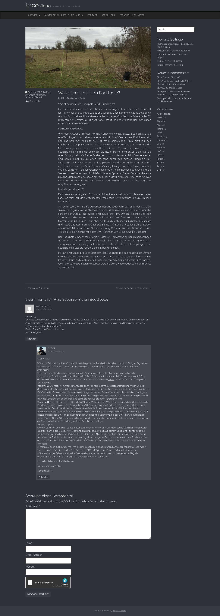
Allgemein (40, 95)
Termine (160, 166)
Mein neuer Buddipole (36, 288)
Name (29, 543)
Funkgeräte (162, 140)
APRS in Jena (108, 15)
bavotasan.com (119, 611)
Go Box (160, 144)
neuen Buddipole (79, 112)
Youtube (160, 170)
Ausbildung (162, 136)
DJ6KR (64, 98)
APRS (159, 132)
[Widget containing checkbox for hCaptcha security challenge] (48, 582)
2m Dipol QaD (173, 77)
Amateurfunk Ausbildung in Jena (63, 15)
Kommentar (32, 506)
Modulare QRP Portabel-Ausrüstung (173, 51)
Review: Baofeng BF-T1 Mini (170, 65)
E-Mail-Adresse (34, 554)
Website (29, 566)
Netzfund (161, 147)
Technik (38, 97)
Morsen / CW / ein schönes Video (133, 288)
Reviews (160, 159)
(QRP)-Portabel (44, 92)
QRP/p (160, 155)
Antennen (29, 97)
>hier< (111, 379)
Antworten (31, 339)
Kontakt (92, 15)
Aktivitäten (30, 95)
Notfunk (160, 151)
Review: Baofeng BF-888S (169, 61)
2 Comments (34, 101)
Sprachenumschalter (132, 15)
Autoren (33, 15)
